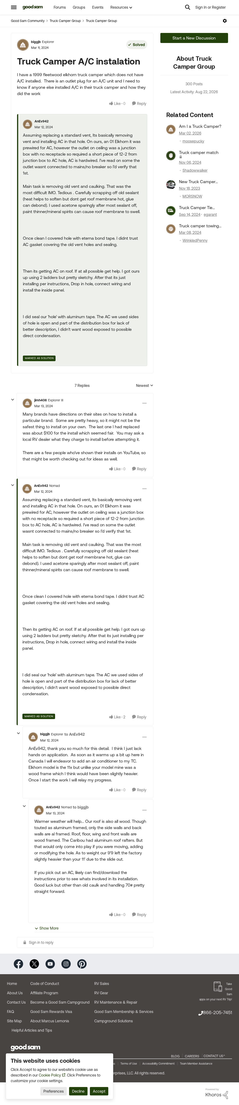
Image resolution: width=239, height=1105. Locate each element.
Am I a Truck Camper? (200, 126)
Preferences (53, 1091)
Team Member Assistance (196, 1063)
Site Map (14, 1021)
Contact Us (16, 1002)
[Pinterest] (82, 963)
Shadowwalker (195, 170)
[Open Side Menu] (14, 7)
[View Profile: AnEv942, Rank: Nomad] (27, 488)
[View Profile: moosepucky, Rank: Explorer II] (171, 129)
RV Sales (101, 983)
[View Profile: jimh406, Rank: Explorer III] (27, 403)
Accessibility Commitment (158, 1063)
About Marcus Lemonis (49, 1021)
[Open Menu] (224, 21)
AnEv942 (42, 121)
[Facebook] (18, 963)
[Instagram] (66, 963)
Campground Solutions (113, 1021)
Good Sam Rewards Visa (51, 1011)
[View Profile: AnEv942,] (27, 124)
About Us (15, 993)
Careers (192, 1056)
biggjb (36, 42)
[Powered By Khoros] (217, 1093)
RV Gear (101, 993)
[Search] (187, 7)
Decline (78, 1091)
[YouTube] (50, 963)
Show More (49, 928)
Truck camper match (198, 152)
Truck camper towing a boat (199, 225)
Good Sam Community (28, 21)
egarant (210, 214)
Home (12, 983)
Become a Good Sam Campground (60, 1002)
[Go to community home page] (32, 7)
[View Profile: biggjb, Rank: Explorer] (23, 45)
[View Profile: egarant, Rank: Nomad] (171, 210)
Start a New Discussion (194, 38)
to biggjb (81, 807)
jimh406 (40, 400)
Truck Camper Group (65, 21)
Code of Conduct (44, 983)
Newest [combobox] (144, 385)
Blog (175, 1056)
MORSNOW (192, 196)
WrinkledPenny (195, 240)
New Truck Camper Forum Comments (197, 181)
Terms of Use (128, 1063)
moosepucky (193, 141)
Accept (99, 1091)
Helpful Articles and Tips (32, 1030)
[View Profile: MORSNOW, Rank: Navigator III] (171, 184)
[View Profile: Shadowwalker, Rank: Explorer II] (171, 155)
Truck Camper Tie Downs (195, 207)
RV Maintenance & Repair (115, 1002)
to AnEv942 (74, 734)
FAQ (10, 1011)
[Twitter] (34, 963)
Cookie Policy (50, 1075)
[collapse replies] (12, 400)
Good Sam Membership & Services (123, 1011)
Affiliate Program (44, 993)
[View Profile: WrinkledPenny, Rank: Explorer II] (171, 229)
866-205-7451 (217, 1012)
